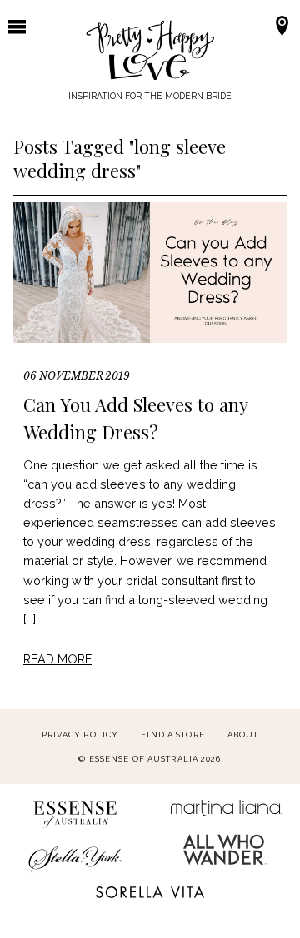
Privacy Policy (80, 734)
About (243, 734)
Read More (57, 659)
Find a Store (172, 734)
